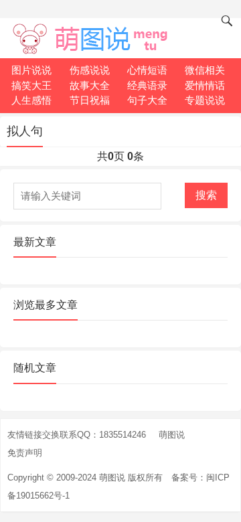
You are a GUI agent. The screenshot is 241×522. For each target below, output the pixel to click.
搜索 (206, 195)
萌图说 (172, 435)
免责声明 (24, 453)
